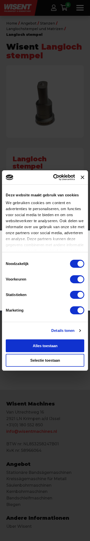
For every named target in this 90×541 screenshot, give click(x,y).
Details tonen (62, 330)
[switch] (77, 279)
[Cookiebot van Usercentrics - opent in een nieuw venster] (55, 177)
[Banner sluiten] (82, 177)
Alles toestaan (45, 346)
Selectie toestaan (45, 360)
